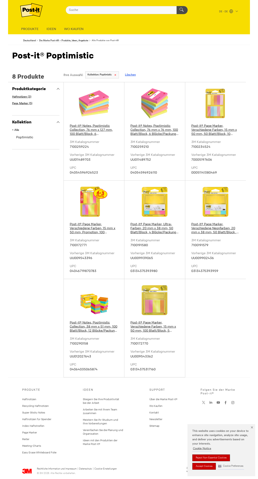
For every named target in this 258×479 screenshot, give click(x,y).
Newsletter (155, 419)
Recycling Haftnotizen (35, 405)
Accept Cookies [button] (204, 466)
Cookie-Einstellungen (105, 469)
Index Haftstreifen (33, 425)
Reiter (25, 439)
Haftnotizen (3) (21, 96)
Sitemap (154, 425)
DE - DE (223, 11)
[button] (230, 466)
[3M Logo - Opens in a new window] (31, 10)
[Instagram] (204, 403)
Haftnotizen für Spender (36, 419)
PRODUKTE (29, 29)
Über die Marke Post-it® (163, 399)
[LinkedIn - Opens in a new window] (211, 403)
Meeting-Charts (31, 445)
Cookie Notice (202, 448)
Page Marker (29, 432)
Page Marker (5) (22, 103)
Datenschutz (85, 469)
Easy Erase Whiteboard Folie (39, 452)
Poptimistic (99, 75)
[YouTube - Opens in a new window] (218, 403)
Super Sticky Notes (33, 412)
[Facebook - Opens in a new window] (226, 403)
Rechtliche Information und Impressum (57, 469)
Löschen (130, 74)
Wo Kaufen (155, 405)
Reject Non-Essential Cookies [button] (211, 458)
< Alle (15, 130)
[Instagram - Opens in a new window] (233, 403)
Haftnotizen (29, 399)
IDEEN (51, 29)
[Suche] (182, 10)
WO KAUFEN (73, 29)
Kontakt (154, 412)
